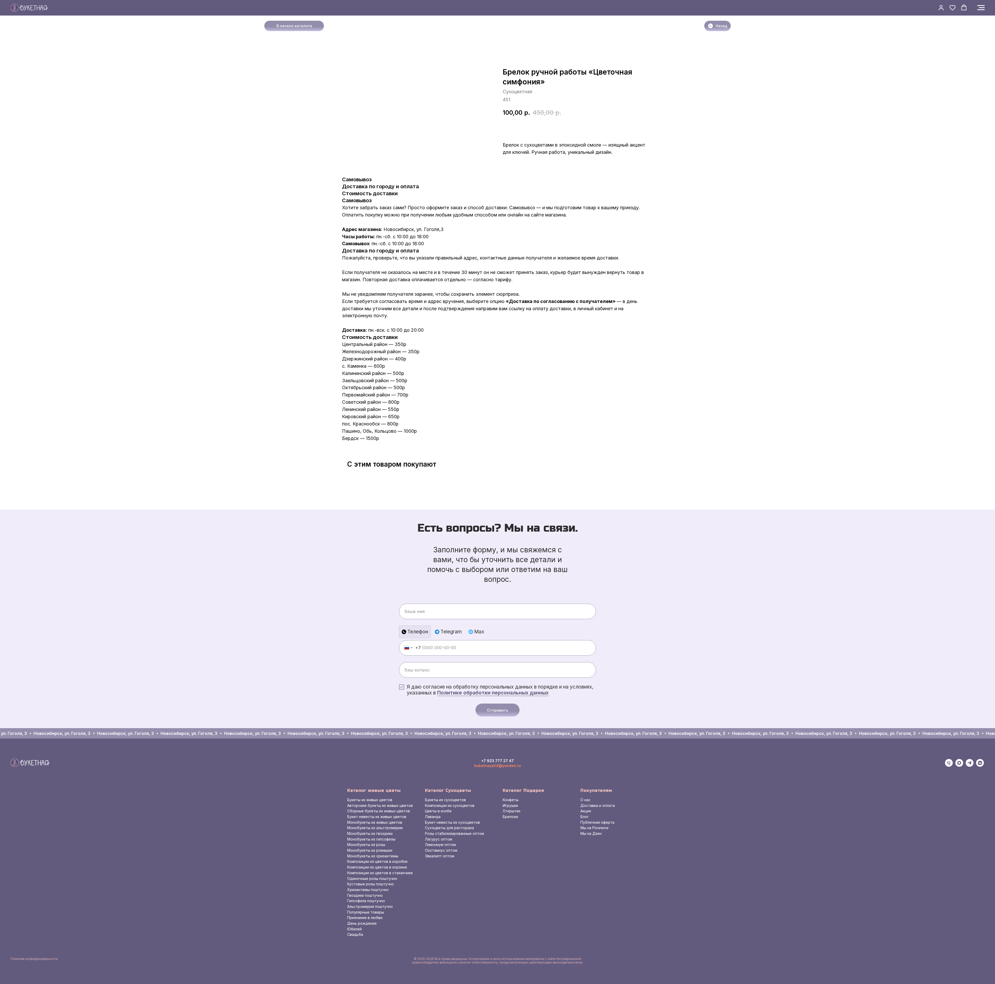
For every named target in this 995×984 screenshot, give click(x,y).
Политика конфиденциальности (34, 959)
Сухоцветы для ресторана (449, 828)
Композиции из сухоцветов (449, 805)
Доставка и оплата (597, 805)
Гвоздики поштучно (365, 895)
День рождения (361, 923)
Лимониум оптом (440, 844)
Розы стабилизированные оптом (454, 833)
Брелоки (510, 816)
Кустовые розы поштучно (370, 884)
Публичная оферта (597, 822)
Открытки (511, 811)
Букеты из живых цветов (369, 800)
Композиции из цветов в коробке (377, 861)
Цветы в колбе (438, 811)
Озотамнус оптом (441, 850)
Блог (584, 816)
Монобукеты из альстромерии (375, 828)
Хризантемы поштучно (368, 889)
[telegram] (969, 765)
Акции (585, 811)
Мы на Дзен (591, 833)
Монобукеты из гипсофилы (371, 839)
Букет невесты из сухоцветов (452, 822)
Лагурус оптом (438, 839)
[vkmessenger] (980, 765)
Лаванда (432, 816)
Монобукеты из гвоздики (370, 833)
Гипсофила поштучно (366, 901)
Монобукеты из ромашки (369, 850)
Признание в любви (364, 917)
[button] (941, 7)
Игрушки (510, 805)
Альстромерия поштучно (370, 906)
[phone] (949, 765)
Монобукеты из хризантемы (372, 856)
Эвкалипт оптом (439, 856)
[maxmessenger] (959, 765)
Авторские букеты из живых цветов (380, 805)
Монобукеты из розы (366, 844)
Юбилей (354, 929)
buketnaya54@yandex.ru (497, 765)
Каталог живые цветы (374, 790)
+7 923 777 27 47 (497, 760)
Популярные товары (365, 912)
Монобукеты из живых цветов (374, 822)
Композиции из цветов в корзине (377, 867)
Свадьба (355, 934)
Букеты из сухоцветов (445, 800)
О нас (585, 800)
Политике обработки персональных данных (493, 693)
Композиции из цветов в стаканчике (380, 873)
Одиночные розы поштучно (372, 878)
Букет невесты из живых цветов (376, 816)
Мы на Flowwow (594, 828)
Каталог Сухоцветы (448, 790)
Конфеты (510, 800)
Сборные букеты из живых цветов (378, 811)
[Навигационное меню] (981, 7)
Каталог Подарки (523, 790)
